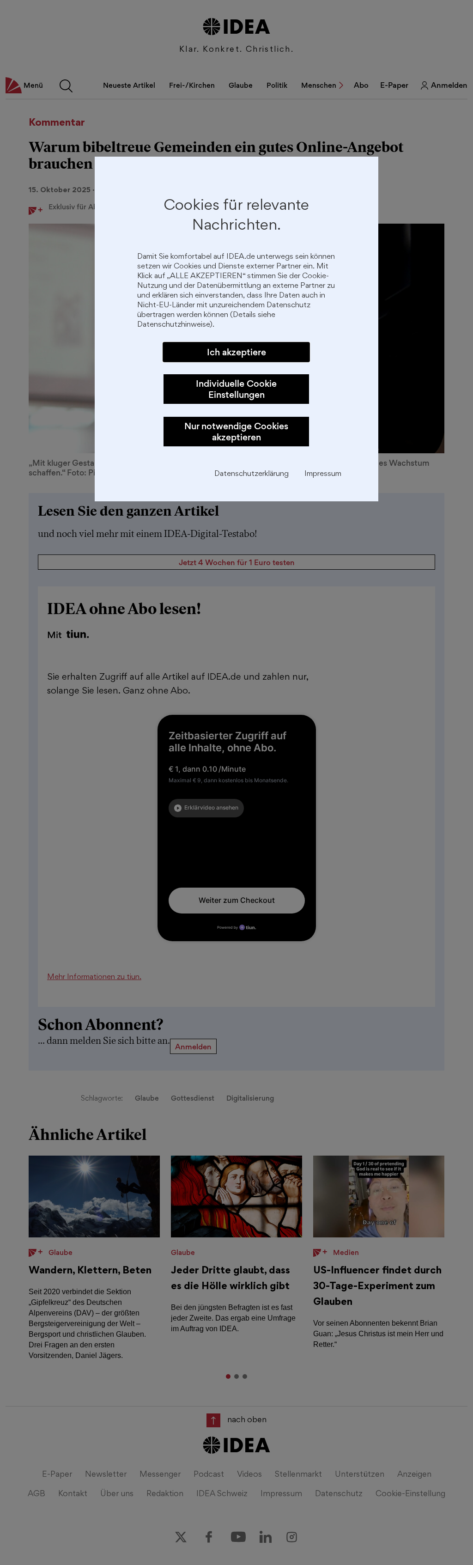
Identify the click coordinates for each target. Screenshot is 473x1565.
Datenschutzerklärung (251, 474)
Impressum (322, 474)
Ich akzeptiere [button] (236, 352)
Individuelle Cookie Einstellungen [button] (236, 389)
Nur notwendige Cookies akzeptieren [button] (236, 431)
